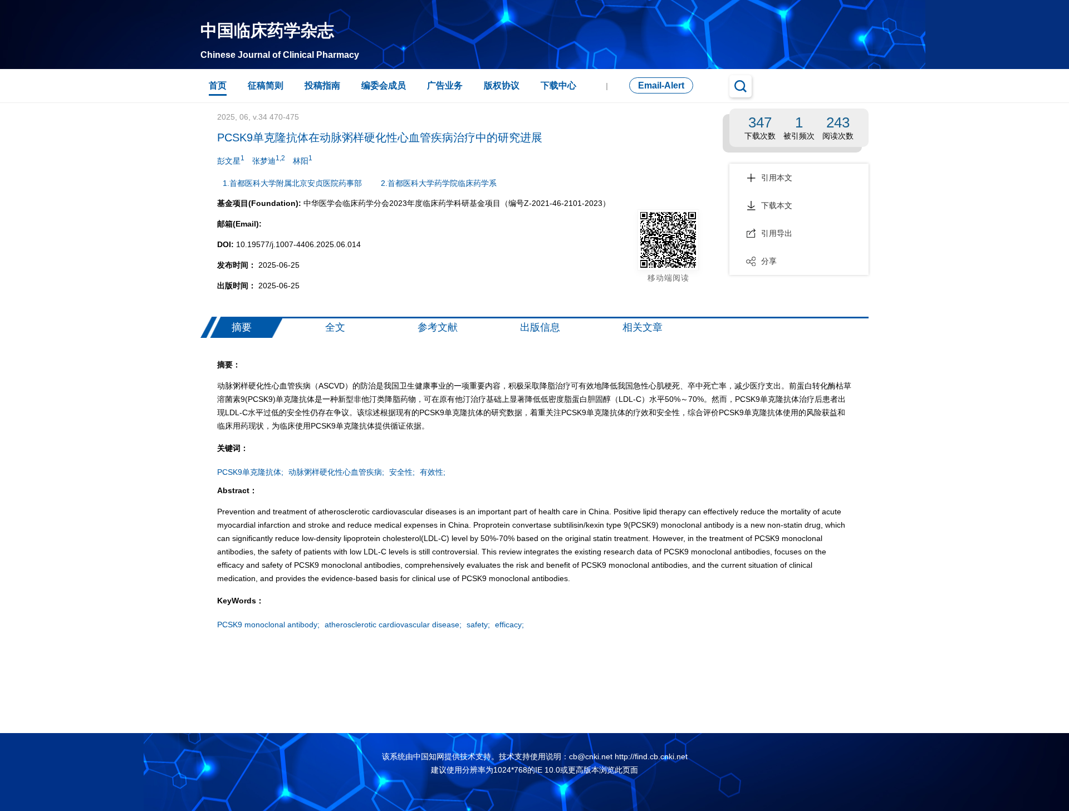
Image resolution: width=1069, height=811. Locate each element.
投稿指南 (322, 85)
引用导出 (776, 233)
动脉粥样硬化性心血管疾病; (336, 472)
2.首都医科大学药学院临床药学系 (439, 183)
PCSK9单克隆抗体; (250, 472)
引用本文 (776, 177)
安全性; (402, 472)
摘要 (242, 327)
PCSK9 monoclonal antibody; (268, 624)
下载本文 (776, 205)
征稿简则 (265, 85)
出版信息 (540, 327)
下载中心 (558, 85)
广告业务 (445, 85)
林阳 (302, 159)
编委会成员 (383, 85)
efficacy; (509, 624)
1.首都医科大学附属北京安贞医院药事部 (292, 183)
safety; (478, 624)
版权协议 (501, 85)
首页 (218, 85)
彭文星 (230, 159)
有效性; (432, 472)
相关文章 (642, 327)
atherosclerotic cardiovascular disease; (393, 624)
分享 (769, 261)
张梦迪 (268, 159)
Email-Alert (661, 85)
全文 (335, 327)
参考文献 (438, 327)
